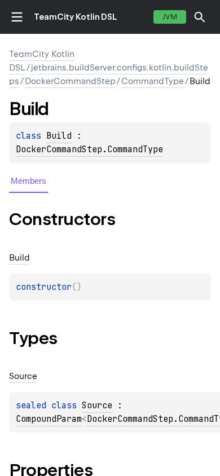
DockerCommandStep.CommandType (89, 149)
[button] (199, 17)
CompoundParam (49, 419)
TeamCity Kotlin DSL (75, 17)
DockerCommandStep (70, 81)
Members (28, 181)
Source (97, 405)
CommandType (152, 81)
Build (59, 136)
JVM (169, 16)
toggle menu (17, 17)
